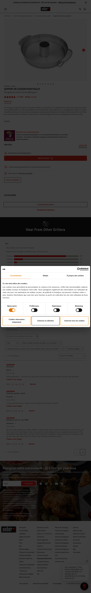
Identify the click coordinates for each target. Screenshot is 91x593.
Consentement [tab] (15, 276)
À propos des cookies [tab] (75, 276)
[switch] (34, 310)
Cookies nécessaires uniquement (17, 320)
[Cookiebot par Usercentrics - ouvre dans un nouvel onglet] (78, 269)
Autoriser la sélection (45, 321)
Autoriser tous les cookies (74, 321)
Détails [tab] (45, 276)
